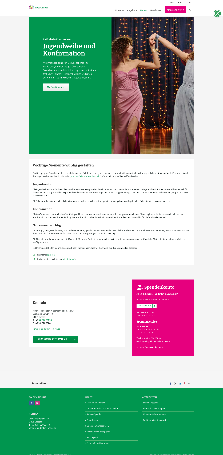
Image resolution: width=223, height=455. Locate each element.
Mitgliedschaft (69, 259)
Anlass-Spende (94, 414)
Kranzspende (93, 437)
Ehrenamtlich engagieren (98, 431)
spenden (51, 255)
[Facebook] (170, 383)
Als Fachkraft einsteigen (154, 408)
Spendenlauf (92, 420)
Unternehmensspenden (98, 426)
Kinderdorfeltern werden (154, 414)
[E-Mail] (189, 383)
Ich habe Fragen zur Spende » (150, 347)
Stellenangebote (150, 402)
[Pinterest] (184, 383)
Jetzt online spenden (96, 402)
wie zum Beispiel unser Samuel (85, 176)
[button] (190, 10)
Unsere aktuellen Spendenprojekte (102, 408)
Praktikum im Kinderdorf (154, 420)
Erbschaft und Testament (98, 443)
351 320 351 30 (45, 320)
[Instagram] (37, 403)
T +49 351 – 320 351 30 (39, 425)
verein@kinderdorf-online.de (46, 329)
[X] (175, 383)
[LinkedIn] (180, 383)
